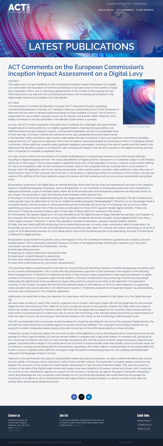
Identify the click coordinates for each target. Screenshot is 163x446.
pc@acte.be (17, 428)
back (9, 52)
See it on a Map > (14, 430)
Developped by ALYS (126, 442)
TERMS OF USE (143, 429)
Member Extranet (140, 4)
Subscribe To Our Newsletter (119, 4)
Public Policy (105, 10)
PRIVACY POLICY (144, 421)
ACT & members (125, 10)
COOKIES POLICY (144, 425)
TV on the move (144, 10)
